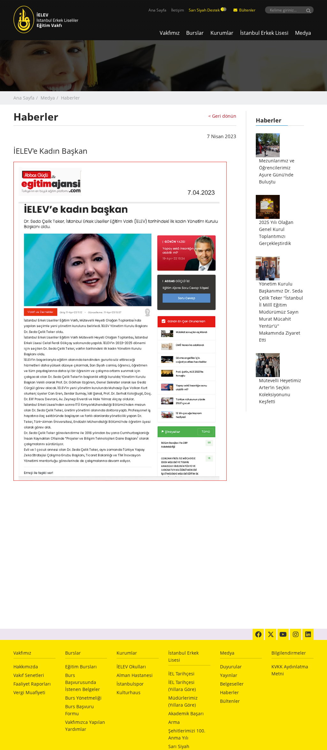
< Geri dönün (222, 116)
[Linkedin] (308, 634)
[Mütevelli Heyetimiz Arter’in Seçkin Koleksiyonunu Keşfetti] (268, 365)
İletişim (177, 10)
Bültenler (246, 10)
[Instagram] (295, 634)
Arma (174, 722)
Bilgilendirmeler (288, 653)
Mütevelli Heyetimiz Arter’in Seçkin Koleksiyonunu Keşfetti (280, 391)
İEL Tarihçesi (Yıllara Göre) (182, 685)
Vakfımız (169, 32)
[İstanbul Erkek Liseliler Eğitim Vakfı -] (47, 19)
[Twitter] (270, 634)
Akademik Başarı (186, 713)
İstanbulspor (130, 684)
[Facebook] (258, 634)
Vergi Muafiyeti (29, 692)
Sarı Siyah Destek (205, 10)
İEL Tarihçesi (181, 674)
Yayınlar (228, 675)
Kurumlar (221, 32)
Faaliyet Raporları (32, 684)
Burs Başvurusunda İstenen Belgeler (82, 682)
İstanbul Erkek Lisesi (264, 32)
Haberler (229, 692)
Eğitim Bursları (81, 667)
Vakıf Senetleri (28, 675)
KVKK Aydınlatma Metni (289, 670)
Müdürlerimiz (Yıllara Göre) (183, 701)
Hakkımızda (25, 667)
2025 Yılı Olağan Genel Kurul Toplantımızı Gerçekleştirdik (276, 232)
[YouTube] (283, 634)
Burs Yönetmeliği (83, 698)
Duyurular (231, 667)
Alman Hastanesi (135, 675)
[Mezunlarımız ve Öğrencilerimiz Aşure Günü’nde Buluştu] (268, 145)
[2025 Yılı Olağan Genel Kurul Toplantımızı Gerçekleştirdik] (268, 207)
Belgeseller (232, 684)
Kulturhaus (129, 692)
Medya (303, 32)
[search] (289, 9)
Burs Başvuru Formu (79, 710)
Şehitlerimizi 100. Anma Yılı (186, 734)
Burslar (195, 32)
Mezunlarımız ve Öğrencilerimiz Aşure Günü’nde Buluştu (276, 171)
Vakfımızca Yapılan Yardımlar (85, 725)
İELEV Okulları (131, 667)
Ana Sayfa (157, 10)
